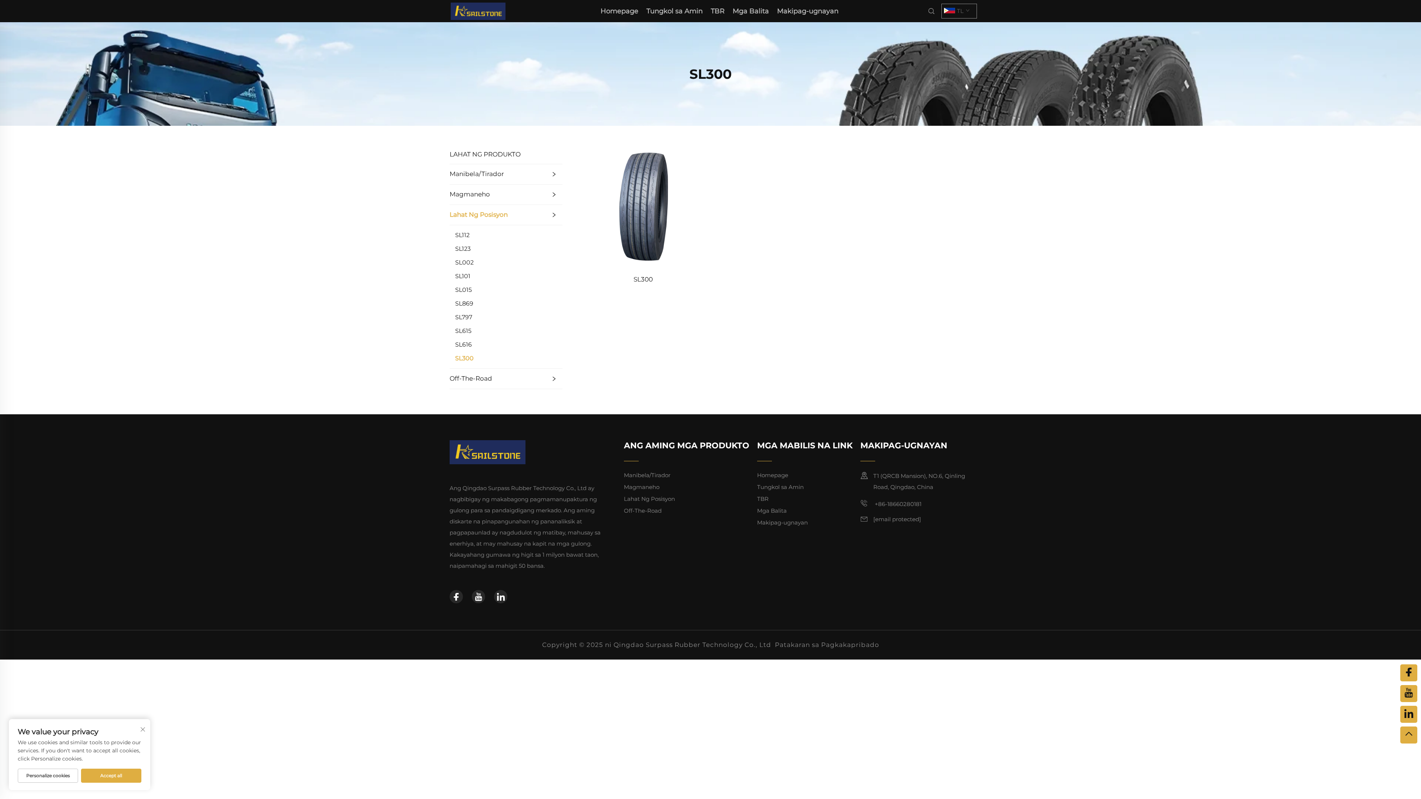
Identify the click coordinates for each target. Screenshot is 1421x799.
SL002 (464, 262)
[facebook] (456, 596)
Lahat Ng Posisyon (479, 214)
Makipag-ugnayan (808, 11)
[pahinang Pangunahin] (478, 10)
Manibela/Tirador (477, 174)
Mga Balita (751, 11)
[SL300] (643, 205)
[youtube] (478, 596)
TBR (718, 11)
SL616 (463, 344)
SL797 (463, 317)
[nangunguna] (1408, 735)
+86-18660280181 (897, 504)
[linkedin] (500, 596)
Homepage (619, 11)
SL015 (463, 289)
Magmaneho (470, 194)
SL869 (464, 303)
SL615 (463, 330)
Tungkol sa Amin (674, 11)
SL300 (464, 358)
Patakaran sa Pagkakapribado (827, 644)
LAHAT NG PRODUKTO (485, 154)
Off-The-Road (471, 378)
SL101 (462, 276)
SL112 (462, 235)
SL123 (463, 248)
